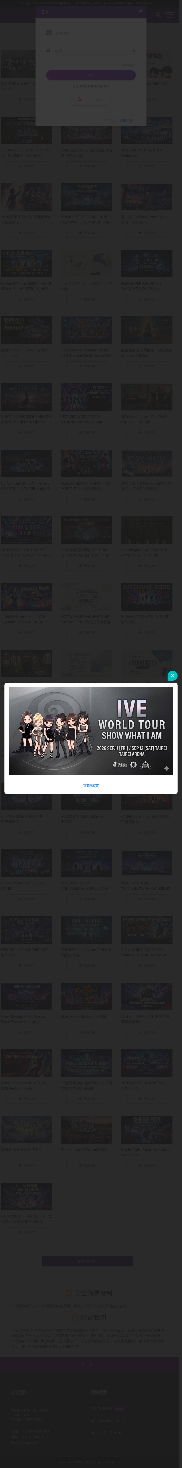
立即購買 (91, 785)
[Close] (173, 676)
